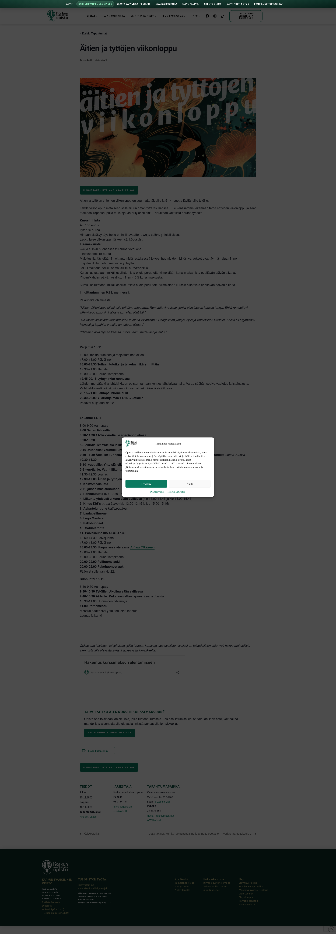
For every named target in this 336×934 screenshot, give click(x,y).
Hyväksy (146, 483)
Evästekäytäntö (157, 491)
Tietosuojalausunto (175, 491)
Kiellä (190, 483)
